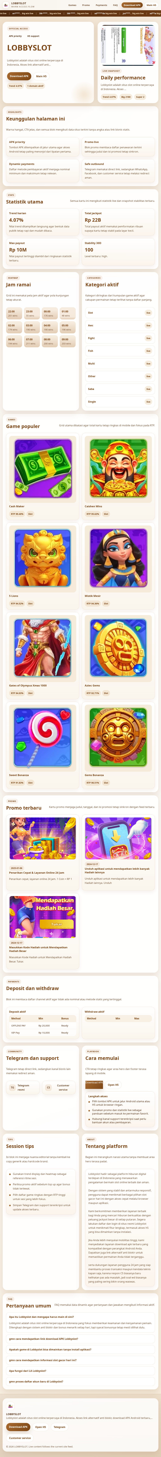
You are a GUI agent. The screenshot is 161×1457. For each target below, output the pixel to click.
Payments (101, 5)
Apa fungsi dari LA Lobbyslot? (27, 1371)
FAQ (115, 5)
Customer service (20, 1438)
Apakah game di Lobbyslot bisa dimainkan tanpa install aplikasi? (50, 1349)
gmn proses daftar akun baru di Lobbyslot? (36, 1381)
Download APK (132, 5)
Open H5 (113, 1085)
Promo (86, 5)
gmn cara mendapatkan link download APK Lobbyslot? (43, 1339)
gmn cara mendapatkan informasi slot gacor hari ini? (43, 1360)
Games (72, 5)
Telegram (59, 1427)
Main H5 (151, 5)
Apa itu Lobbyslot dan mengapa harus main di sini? (41, 1317)
